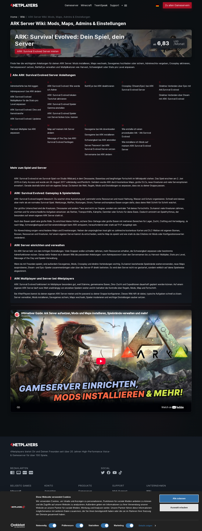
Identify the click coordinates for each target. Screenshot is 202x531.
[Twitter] (104, 472)
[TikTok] (121, 472)
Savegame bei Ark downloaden (100, 129)
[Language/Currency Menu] (157, 5)
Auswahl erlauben (179, 507)
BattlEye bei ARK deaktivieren (99, 86)
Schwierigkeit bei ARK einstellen (100, 140)
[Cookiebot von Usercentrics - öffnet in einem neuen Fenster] (18, 526)
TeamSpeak (101, 5)
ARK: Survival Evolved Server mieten (38, 51)
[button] (124, 5)
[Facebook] (110, 472)
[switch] (79, 525)
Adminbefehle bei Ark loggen (24, 86)
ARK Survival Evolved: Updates (25, 118)
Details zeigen (145, 525)
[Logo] (24, 5)
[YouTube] (116, 472)
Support (114, 5)
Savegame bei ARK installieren (99, 134)
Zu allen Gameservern (177, 5)
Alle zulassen (179, 498)
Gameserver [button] (71, 5)
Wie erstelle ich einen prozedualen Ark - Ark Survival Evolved (136, 133)
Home (13, 16)
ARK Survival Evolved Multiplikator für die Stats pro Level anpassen (24, 100)
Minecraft (86, 5)
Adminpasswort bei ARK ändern (25, 91)
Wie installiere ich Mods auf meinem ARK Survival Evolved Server (136, 146)
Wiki (22, 16)
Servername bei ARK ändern (98, 154)
